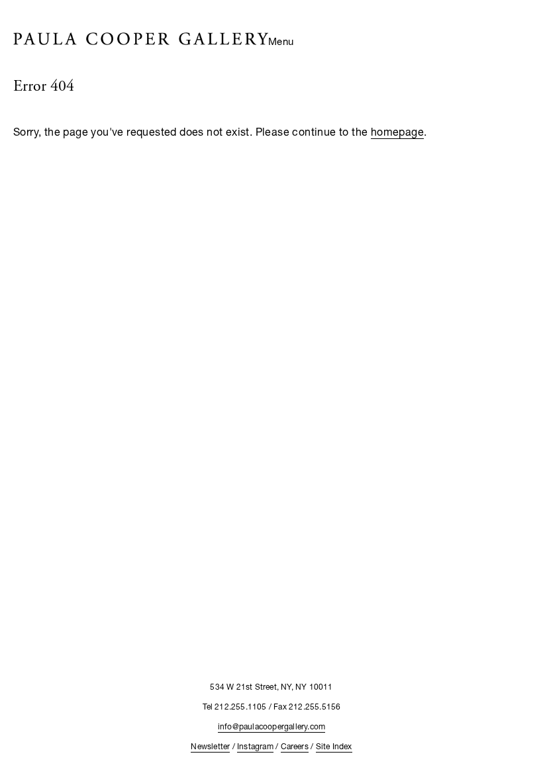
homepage (397, 131)
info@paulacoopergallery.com (271, 726)
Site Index (334, 746)
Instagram (255, 746)
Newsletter (210, 746)
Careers (295, 746)
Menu (281, 41)
